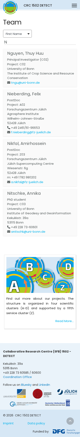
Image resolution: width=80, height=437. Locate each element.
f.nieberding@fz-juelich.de (31, 132)
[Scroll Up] (70, 421)
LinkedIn (44, 385)
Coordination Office (17, 377)
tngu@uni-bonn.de (25, 82)
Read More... (64, 321)
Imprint (8, 423)
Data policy (36, 423)
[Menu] (74, 5)
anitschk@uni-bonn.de (28, 231)
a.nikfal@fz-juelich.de (27, 182)
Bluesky (26, 385)
